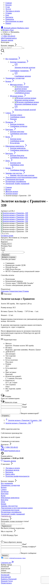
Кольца (3, 487)
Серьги (3, 489)
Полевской (5, 575)
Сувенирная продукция (10, 510)
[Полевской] (11, 567)
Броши (3, 504)
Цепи (3, 502)
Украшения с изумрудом (10, 485)
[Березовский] (11, 569)
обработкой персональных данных (17, 558)
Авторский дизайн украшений (13, 514)
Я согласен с (14, 558)
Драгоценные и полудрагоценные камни (17, 508)
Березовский (6, 577)
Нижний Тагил (7, 581)
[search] (23, 48)
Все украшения (7, 483)
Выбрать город (23, 28)
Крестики (4, 493)
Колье (3, 496)
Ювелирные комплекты (10, 498)
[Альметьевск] (11, 573)
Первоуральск (6, 583)
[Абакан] (11, 571)
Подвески (5, 491)
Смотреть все (6, 516)
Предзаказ (5, 255)
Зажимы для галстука (9, 506)
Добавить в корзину (8, 257)
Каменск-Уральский (9, 579)
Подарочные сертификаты (11, 512)
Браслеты (4, 500)
